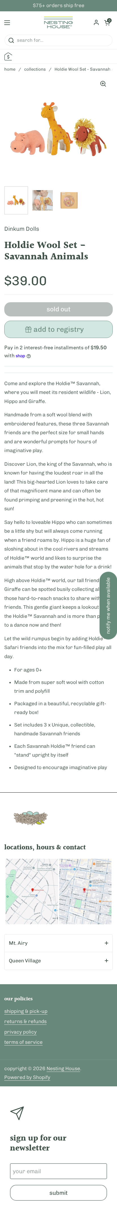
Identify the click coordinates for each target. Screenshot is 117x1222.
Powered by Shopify (27, 1077)
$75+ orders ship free (58, 5)
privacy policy (20, 1032)
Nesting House (63, 1068)
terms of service (23, 1042)
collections (35, 69)
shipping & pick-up (25, 1011)
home (9, 69)
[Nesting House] (58, 22)
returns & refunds (25, 1021)
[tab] (58, 943)
